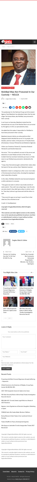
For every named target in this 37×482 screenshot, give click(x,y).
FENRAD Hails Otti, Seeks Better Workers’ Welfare (15, 412)
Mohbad (7, 223)
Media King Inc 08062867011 (22, 479)
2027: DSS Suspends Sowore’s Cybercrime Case (15, 391)
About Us (14, 471)
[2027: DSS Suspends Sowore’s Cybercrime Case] (10, 302)
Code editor (6, 471)
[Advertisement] (18, 20)
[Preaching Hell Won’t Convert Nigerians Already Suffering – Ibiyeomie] (10, 281)
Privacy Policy (30, 471)
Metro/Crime (5, 87)
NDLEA (12, 223)
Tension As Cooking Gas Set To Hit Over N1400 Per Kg (9, 256)
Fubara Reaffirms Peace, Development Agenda (15, 422)
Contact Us (21, 471)
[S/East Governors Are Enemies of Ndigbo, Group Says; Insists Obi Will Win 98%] (27, 281)
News (12, 87)
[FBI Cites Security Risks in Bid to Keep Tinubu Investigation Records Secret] (27, 302)
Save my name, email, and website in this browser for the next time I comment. (17, 364)
